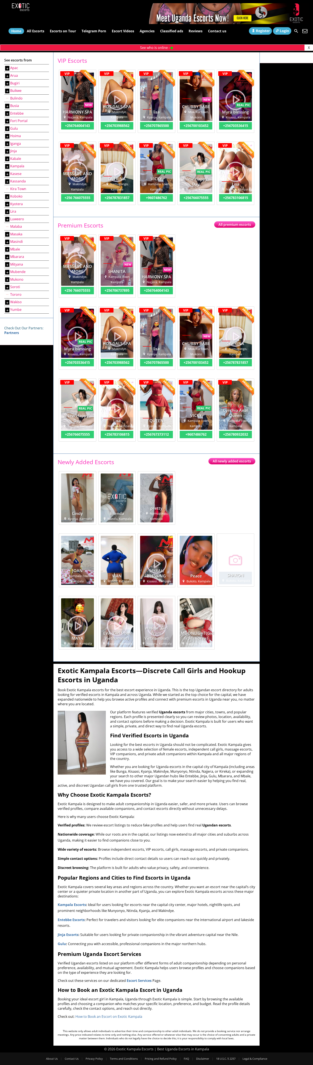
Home (16, 31)
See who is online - (155, 47)
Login (284, 30)
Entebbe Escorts (71, 919)
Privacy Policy (94, 1059)
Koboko (16, 196)
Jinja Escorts (68, 934)
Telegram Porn (94, 31)
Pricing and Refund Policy (161, 1059)
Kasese (16, 173)
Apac (14, 67)
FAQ (186, 1059)
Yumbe (16, 309)
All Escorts (35, 31)
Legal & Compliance (255, 1059)
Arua (14, 75)
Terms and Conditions (124, 1059)
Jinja (13, 151)
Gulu (14, 128)
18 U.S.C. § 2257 (225, 1059)
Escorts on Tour (63, 31)
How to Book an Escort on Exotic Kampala (108, 1016)
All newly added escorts (232, 461)
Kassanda (18, 181)
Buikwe (16, 90)
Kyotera (16, 203)
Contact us (217, 31)
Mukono (16, 279)
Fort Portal (18, 120)
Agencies (147, 31)
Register (263, 30)
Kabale (15, 158)
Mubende (18, 271)
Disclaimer (202, 1059)
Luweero (17, 218)
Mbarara (17, 256)
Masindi (16, 241)
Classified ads (171, 31)
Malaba (16, 226)
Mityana (16, 264)
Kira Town (18, 188)
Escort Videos (123, 31)
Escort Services (139, 980)
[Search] (296, 31)
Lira (13, 211)
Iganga (15, 143)
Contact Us (72, 1059)
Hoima (15, 136)
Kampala (17, 166)
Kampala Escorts (72, 904)
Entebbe (17, 113)
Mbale (15, 249)
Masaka (16, 234)
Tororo (16, 294)
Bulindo (16, 98)
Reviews (195, 31)
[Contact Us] (305, 31)
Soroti (15, 286)
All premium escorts (234, 224)
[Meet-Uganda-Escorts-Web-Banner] (229, 22)
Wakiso (16, 302)
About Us (52, 1059)
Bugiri (15, 83)
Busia (14, 105)
